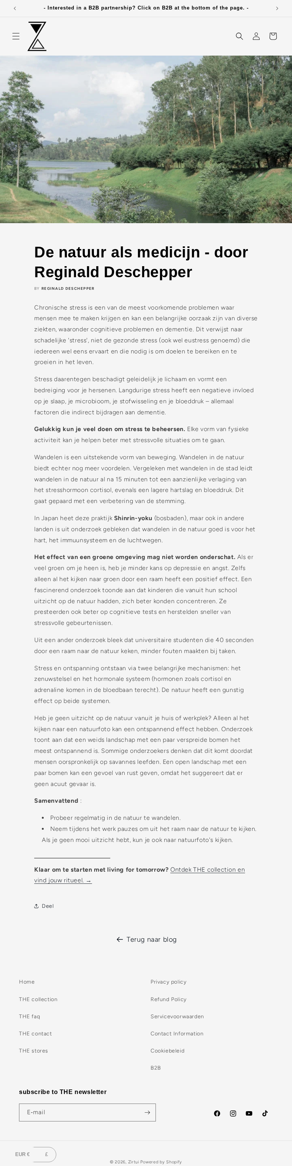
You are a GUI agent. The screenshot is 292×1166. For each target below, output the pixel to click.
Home (27, 982)
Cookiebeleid (167, 1051)
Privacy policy (168, 982)
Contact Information (177, 1033)
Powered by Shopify (161, 1162)
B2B (156, 1068)
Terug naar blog (152, 939)
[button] (16, 36)
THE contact (35, 1033)
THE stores (33, 1051)
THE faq (29, 1016)
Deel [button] (48, 906)
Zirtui (133, 1162)
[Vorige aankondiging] (14, 8)
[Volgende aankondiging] (277, 8)
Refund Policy (169, 999)
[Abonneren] (147, 1112)
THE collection (38, 999)
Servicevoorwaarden (177, 1016)
